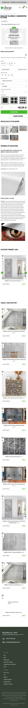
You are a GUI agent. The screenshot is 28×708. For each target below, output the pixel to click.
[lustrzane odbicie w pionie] (11, 75)
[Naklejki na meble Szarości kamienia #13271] (14, 446)
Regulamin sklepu (7, 681)
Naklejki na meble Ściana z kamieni (13, 612)
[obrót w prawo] (2, 75)
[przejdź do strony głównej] (6, 8)
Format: (2, 61)
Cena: (2, 107)
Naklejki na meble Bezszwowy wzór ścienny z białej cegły (14, 359)
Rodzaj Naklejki (4, 78)
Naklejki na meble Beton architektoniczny (12, 584)
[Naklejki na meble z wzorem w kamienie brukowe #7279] (14, 383)
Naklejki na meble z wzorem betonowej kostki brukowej (14, 331)
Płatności (5, 677)
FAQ (4, 675)
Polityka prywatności (8, 679)
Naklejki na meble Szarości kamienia (12, 456)
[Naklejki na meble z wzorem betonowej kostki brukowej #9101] (14, 319)
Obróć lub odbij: (4, 72)
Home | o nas (6, 672)
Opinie (5, 657)
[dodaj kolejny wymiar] (13, 57)
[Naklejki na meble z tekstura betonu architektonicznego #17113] (14, 474)
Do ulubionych (4, 21)
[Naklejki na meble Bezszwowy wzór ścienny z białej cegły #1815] (14, 350)
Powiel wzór (3, 94)
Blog (4, 655)
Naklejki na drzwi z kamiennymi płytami (12, 280)
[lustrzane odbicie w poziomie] (8, 75)
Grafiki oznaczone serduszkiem (10, 664)
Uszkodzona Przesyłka (8, 684)
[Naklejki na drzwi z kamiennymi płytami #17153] (14, 267)
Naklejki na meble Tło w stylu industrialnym (12, 552)
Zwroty (5, 666)
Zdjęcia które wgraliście (8, 662)
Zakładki (2, 83)
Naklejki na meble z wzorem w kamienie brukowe (12, 397)
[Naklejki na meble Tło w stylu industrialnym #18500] (14, 542)
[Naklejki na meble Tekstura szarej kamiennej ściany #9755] (14, 416)
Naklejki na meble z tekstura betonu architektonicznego (14, 484)
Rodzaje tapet (6, 659)
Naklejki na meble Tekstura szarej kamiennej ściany (14, 425)
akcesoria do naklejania (6, 89)
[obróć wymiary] (25, 54)
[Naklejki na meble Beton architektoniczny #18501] (14, 572)
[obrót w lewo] (5, 75)
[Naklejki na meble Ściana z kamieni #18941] (14, 603)
